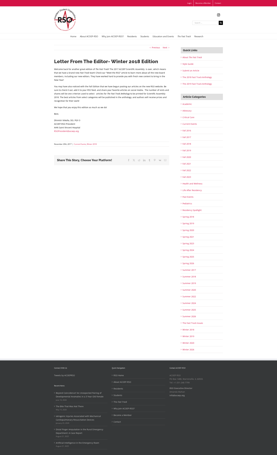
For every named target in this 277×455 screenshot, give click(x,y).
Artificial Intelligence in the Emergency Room (77, 442)
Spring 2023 (188, 243)
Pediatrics (187, 203)
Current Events (80, 144)
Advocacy (187, 110)
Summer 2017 (189, 270)
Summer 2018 (189, 276)
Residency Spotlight (192, 210)
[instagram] (218, 15)
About (192, 57)
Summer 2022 (189, 296)
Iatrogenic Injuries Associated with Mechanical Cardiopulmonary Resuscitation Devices (78, 418)
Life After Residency (192, 190)
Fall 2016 (187, 130)
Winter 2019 (188, 336)
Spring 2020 (188, 230)
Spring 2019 (188, 223)
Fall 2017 (187, 137)
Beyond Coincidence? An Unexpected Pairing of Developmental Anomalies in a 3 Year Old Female (79, 395)
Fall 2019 (187, 150)
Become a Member (123, 415)
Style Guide (188, 64)
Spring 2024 (188, 250)
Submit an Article (191, 70)
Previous (156, 47)
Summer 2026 (189, 316)
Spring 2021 (188, 236)
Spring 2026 (188, 263)
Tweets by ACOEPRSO (64, 375)
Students (118, 395)
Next (165, 47)
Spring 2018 (188, 216)
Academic (187, 104)
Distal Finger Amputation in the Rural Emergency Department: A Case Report (79, 431)
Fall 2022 (187, 170)
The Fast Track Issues (193, 323)
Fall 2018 (187, 143)
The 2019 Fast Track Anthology (197, 83)
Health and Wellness (192, 183)
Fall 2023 (187, 177)
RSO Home (119, 375)
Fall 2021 (187, 163)
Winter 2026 (188, 349)
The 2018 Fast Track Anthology (197, 77)
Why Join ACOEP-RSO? (124, 408)
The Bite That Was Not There (70, 406)
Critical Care (188, 117)
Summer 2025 (189, 309)
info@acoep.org (177, 395)
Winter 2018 (92, 144)
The (120, 402)
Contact (117, 421)
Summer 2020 (189, 289)
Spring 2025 (188, 256)
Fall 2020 (187, 157)
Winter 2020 (188, 343)
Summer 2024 (189, 303)
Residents (118, 388)
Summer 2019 (189, 283)
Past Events (188, 196)
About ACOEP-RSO (122, 382)
